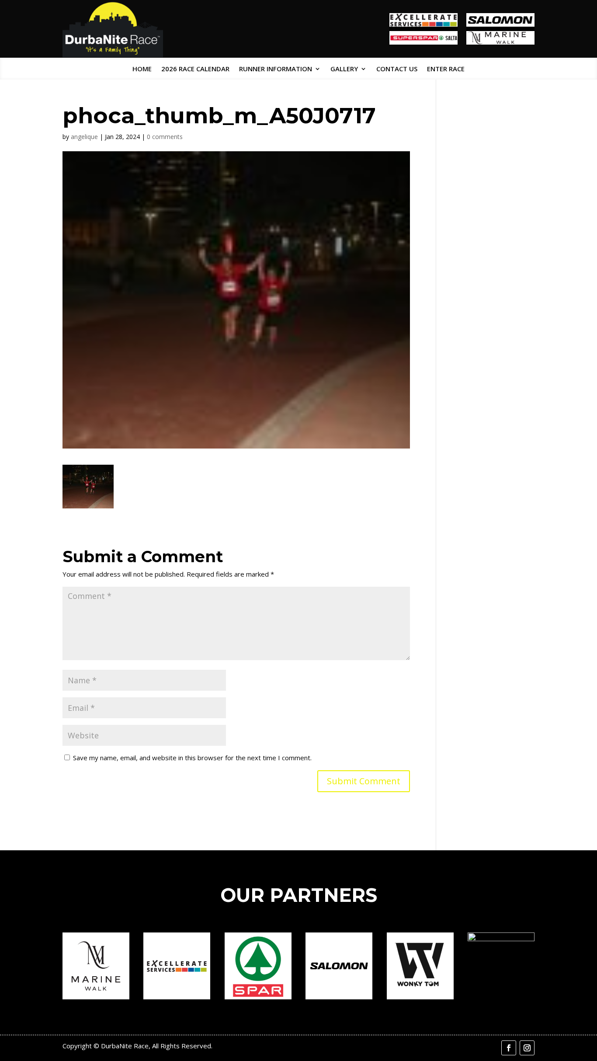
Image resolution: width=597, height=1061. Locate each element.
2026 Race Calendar (195, 69)
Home (142, 69)
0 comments (165, 136)
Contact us (396, 69)
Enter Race (446, 69)
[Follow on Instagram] (527, 1047)
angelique (84, 136)
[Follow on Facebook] (508, 1047)
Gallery (344, 69)
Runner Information (275, 69)
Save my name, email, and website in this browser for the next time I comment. (192, 757)
